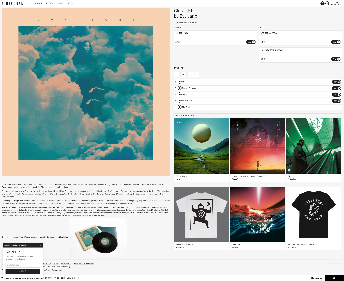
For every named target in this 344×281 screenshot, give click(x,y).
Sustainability (66, 263)
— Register (336, 4)
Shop (60, 3)
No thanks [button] (316, 278)
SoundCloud (57, 270)
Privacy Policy (45, 263)
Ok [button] (334, 278)
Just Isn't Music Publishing (59, 267)
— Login (334, 2)
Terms (55, 263)
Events (70, 3)
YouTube (46, 270)
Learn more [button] (73, 278)
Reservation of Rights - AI (84, 263)
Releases (50, 3)
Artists (38, 3)
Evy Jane (124, 191)
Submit (22, 271)
